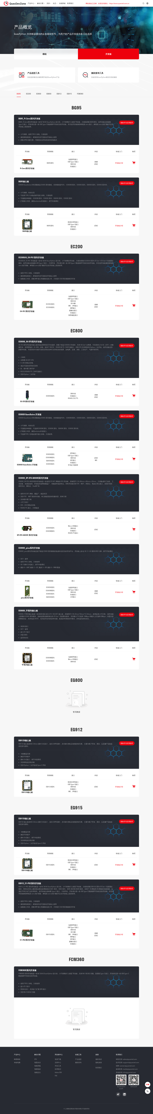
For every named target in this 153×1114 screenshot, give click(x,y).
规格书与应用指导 (127, 122)
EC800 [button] (38, 93)
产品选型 (78, 1059)
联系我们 (70, 3)
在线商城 (62, 3)
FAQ (56, 1075)
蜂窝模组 (17, 1059)
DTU (35, 1059)
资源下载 (58, 1059)
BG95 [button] (19, 93)
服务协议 (99, 1059)
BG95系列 (50, 163)
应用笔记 (58, 1069)
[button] (44, 54)
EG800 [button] (48, 93)
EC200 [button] (28, 93)
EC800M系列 (50, 457)
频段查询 (78, 1062)
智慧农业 (37, 1062)
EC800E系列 (50, 464)
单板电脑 (17, 1062)
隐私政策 (99, 1062)
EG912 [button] (59, 93)
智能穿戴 (37, 1066)
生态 (54, 3)
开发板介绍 (119, 163)
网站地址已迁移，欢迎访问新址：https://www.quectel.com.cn (107, 3)
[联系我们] (147, 1091)
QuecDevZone (15, 3)
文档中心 (58, 1062)
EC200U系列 (50, 304)
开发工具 (58, 1066)
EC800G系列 (50, 396)
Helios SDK (58, 1072)
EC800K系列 (50, 454)
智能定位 (37, 1072)
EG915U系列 (50, 865)
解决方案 (40, 3)
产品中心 (31, 3)
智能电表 (37, 1069)
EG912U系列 (50, 787)
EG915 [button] (69, 93)
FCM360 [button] (80, 93)
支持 (48, 3)
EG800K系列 (50, 461)
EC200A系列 (50, 307)
